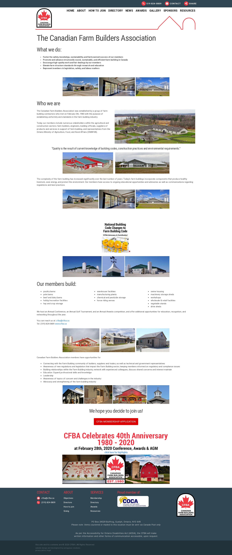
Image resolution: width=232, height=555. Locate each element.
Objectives (68, 498)
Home (70, 10)
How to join (69, 507)
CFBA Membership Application (116, 421)
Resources (187, 10)
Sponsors (170, 10)
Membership (96, 498)
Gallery (155, 10)
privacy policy (40, 550)
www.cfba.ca (61, 324)
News (129, 10)
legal (49, 550)
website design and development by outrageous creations (57, 548)
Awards (141, 10)
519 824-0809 (154, 3)
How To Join (97, 10)
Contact (175, 3)
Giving (66, 511)
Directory (115, 10)
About (81, 10)
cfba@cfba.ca (62, 320)
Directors (68, 502)
